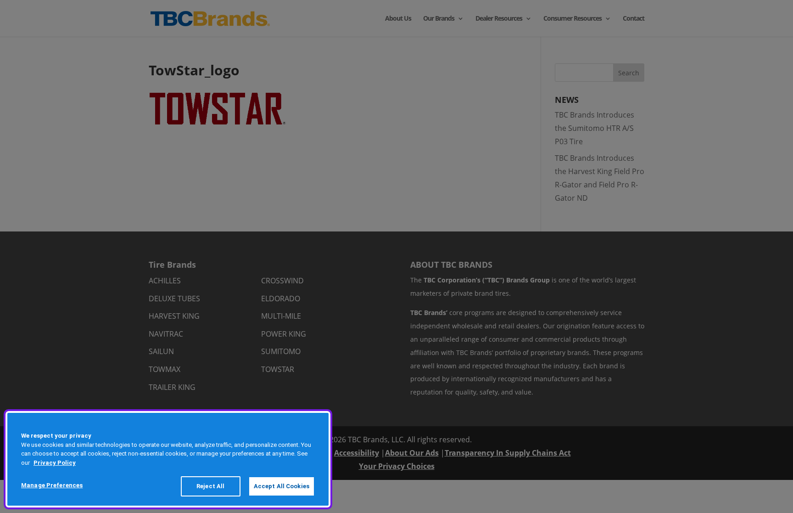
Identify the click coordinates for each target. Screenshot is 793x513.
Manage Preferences (52, 485)
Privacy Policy (55, 462)
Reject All (210, 486)
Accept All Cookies (281, 486)
